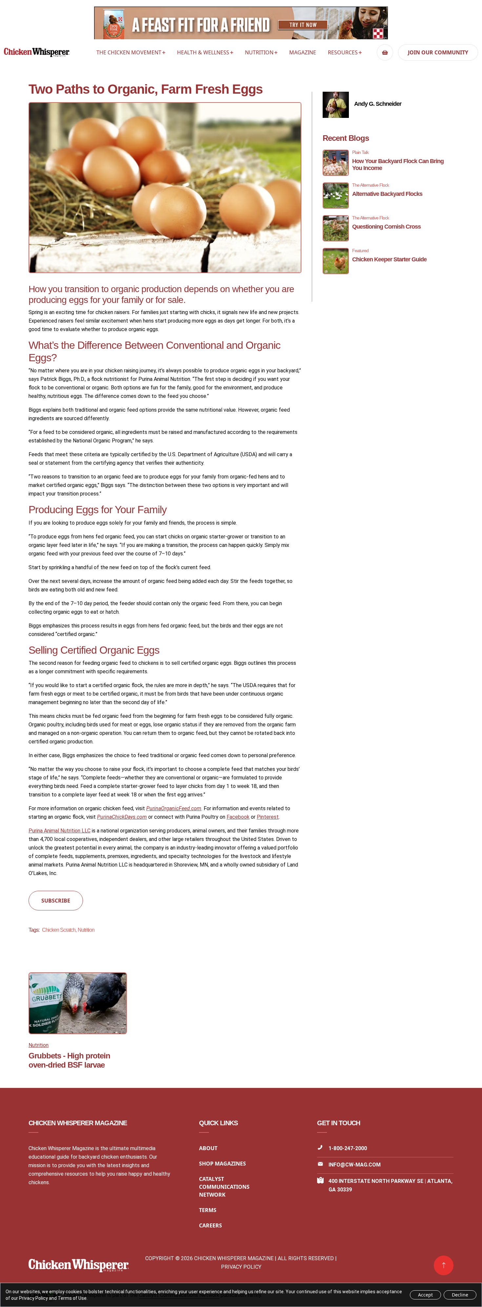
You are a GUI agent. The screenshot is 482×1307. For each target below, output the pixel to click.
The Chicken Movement (128, 52)
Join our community (438, 52)
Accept (425, 1295)
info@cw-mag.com (355, 1165)
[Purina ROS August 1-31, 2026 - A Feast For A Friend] (241, 25)
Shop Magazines (222, 1163)
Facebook (238, 817)
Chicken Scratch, (59, 930)
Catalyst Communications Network (224, 1186)
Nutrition (259, 52)
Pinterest (268, 817)
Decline (460, 1295)
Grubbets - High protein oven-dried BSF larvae (69, 1060)
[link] (443, 1265)
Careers (210, 1225)
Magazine (302, 52)
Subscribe (55, 900)
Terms (207, 1210)
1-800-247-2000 (348, 1148)
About (208, 1148)
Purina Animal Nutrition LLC (59, 831)
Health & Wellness (203, 52)
